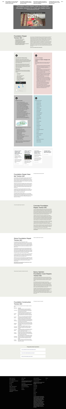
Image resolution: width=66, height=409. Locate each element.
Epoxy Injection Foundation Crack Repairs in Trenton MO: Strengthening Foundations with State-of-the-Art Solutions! (40, 2)
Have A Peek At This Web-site (25, 386)
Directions (35, 393)
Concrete (38, 65)
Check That (22, 389)
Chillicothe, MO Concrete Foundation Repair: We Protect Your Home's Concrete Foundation (39, 383)
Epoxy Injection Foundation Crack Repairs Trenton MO (22, 43)
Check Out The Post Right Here (37, 379)
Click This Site (35, 385)
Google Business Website (12, 389)
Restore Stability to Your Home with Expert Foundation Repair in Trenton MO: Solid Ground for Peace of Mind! (11, 2)
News (3, 1)
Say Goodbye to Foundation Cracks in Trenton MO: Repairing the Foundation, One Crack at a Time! (26, 2)
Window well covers (40, 83)
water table (20, 62)
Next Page (22, 379)
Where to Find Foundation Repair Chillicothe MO (36, 47)
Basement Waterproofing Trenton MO (19, 39)
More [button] (62, 1)
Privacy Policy (35, 392)
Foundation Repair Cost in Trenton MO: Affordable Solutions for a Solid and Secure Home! (54, 2)
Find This (35, 389)
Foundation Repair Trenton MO (19, 40)
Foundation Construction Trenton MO (19, 44)
